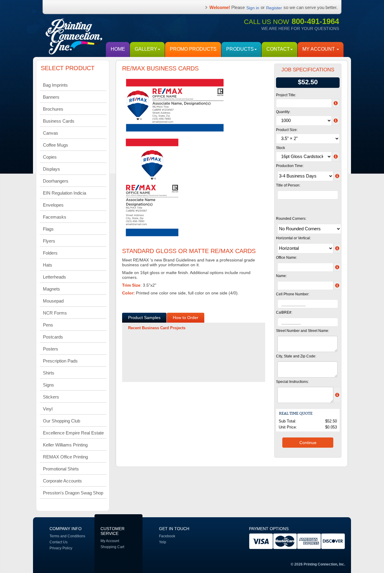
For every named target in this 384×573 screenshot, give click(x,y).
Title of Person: (288, 185)
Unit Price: (288, 427)
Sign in (252, 7)
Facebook (167, 536)
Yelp (162, 542)
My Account (109, 541)
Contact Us (59, 542)
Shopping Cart (112, 547)
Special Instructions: (292, 382)
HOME (118, 49)
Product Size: (287, 130)
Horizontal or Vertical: (293, 238)
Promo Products (193, 49)
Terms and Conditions (67, 536)
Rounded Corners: (291, 218)
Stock (280, 148)
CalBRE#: (284, 312)
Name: (281, 276)
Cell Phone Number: (292, 294)
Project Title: (286, 95)
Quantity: (283, 112)
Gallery (146, 49)
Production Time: (290, 166)
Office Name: (286, 257)
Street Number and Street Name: (302, 331)
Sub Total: (287, 421)
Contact (278, 49)
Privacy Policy (61, 548)
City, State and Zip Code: (296, 356)
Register (274, 7)
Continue (307, 442)
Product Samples (144, 317)
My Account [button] (319, 49)
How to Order (185, 317)
